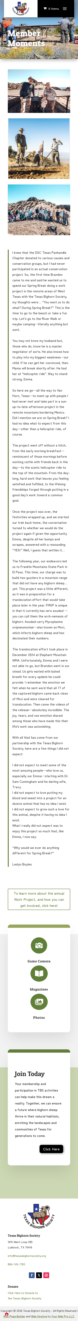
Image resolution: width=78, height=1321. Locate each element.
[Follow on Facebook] (32, 1275)
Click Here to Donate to (23, 1293)
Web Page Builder (14, 1316)
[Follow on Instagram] (46, 1275)
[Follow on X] (39, 1275)
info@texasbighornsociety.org (27, 1255)
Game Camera (39, 961)
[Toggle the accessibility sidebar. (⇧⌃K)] (7, 1314)
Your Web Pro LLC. (63, 1316)
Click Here (51, 1149)
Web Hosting (39, 1316)
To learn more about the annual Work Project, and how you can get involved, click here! (39, 899)
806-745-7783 (16, 1264)
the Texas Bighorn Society (24, 1298)
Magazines (39, 989)
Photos (39, 1018)
